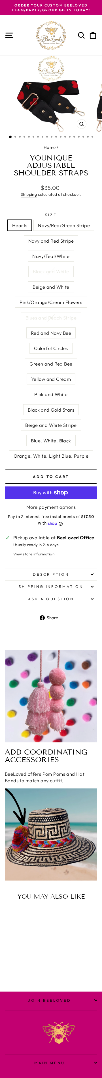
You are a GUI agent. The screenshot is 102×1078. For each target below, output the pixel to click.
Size (51, 214)
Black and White (51, 271)
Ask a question (51, 599)
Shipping (29, 194)
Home (50, 147)
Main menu (49, 1062)
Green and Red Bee (50, 364)
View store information (33, 554)
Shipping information (51, 586)
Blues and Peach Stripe (51, 318)
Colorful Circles (51, 348)
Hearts (19, 225)
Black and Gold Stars (51, 410)
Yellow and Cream (51, 379)
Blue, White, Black (51, 441)
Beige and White (51, 287)
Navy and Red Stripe (51, 241)
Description (51, 574)
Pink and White (51, 394)
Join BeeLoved (49, 1000)
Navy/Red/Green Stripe (64, 225)
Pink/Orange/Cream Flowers (51, 302)
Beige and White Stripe (50, 425)
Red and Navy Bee (51, 333)
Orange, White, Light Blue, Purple (51, 456)
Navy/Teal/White (50, 256)
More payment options (51, 507)
